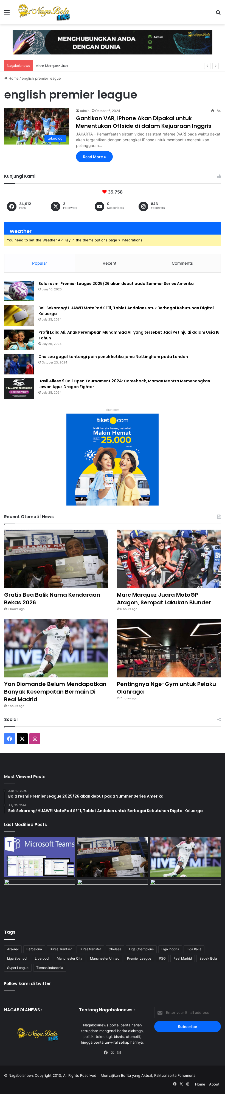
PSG (162, 958)
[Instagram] (119, 1052)
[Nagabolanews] (44, 12)
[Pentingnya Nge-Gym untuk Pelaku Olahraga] (169, 648)
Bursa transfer (90, 949)
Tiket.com (112, 410)
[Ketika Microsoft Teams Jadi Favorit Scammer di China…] (39, 857)
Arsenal (13, 949)
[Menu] (7, 14)
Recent (109, 263)
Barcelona (34, 949)
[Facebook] (106, 1052)
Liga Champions (141, 949)
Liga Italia (194, 949)
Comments (182, 263)
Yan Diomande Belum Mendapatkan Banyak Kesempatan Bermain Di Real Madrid (55, 691)
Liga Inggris (170, 949)
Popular (39, 263)
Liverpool (42, 958)
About (214, 1084)
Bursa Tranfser (61, 949)
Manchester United (104, 958)
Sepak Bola (208, 958)
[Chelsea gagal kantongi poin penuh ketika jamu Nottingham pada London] (19, 364)
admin (84, 111)
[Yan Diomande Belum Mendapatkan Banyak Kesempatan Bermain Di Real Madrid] (56, 648)
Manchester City (69, 958)
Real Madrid (182, 958)
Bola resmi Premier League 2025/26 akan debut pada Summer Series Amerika (116, 283)
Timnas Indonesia (49, 968)
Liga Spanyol (17, 958)
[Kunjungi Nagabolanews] (112, 41)
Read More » (94, 156)
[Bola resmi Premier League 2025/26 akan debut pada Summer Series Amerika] (19, 291)
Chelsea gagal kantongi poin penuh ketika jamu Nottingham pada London (113, 356)
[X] (112, 1052)
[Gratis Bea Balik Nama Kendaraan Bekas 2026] (56, 559)
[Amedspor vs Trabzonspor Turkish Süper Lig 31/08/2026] (112, 899)
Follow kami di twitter (27, 983)
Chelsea (115, 949)
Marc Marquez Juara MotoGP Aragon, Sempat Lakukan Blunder (89, 65)
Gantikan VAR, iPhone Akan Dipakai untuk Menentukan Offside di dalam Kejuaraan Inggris (143, 122)
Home (13, 78)
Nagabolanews (21, 1075)
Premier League (139, 958)
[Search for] (218, 14)
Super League (18, 968)
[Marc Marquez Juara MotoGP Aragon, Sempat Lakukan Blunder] (169, 559)
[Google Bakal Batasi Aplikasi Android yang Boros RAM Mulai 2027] (39, 899)
